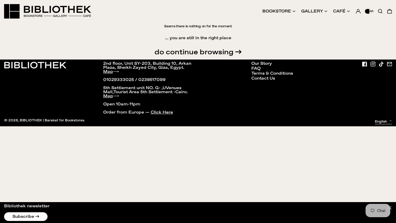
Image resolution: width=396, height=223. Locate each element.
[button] (389, 11)
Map (108, 71)
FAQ (256, 68)
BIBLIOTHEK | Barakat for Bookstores (52, 120)
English (381, 121)
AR (371, 11)
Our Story (261, 63)
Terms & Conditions (272, 73)
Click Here (162, 112)
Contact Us (263, 78)
